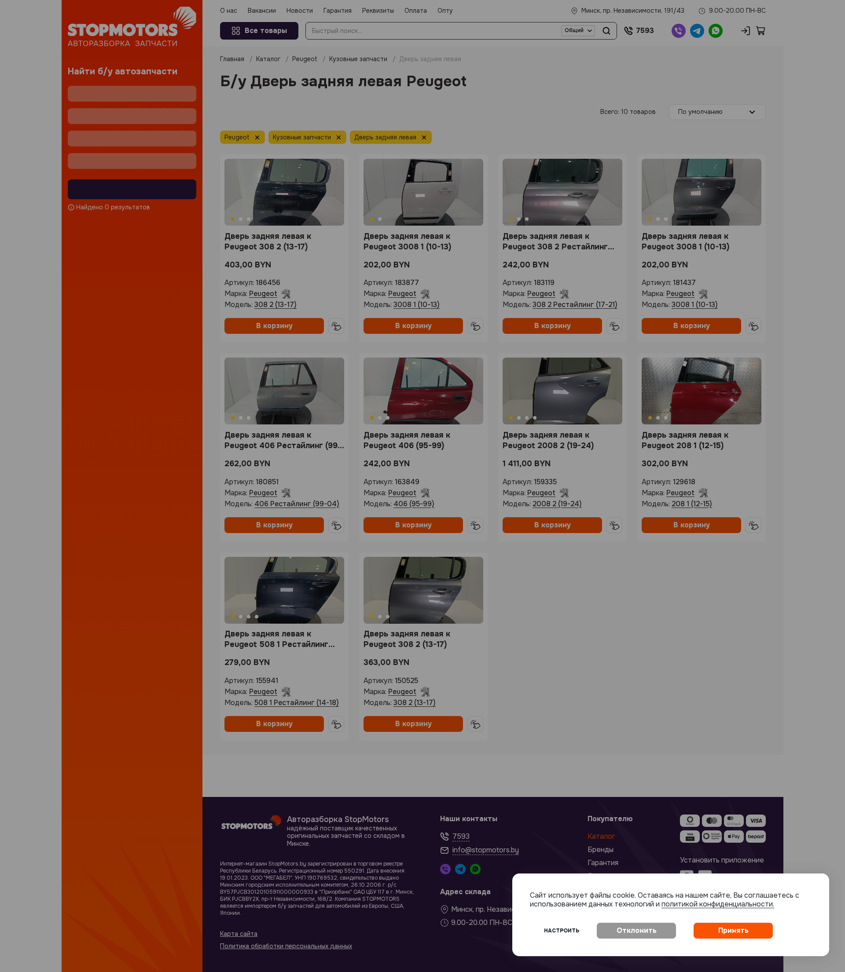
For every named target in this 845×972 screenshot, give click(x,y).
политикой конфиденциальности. (717, 904)
